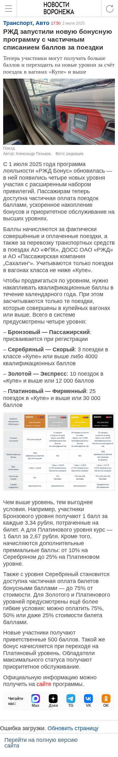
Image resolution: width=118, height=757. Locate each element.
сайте (44, 684)
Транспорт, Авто (26, 23)
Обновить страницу (73, 728)
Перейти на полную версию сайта (41, 742)
